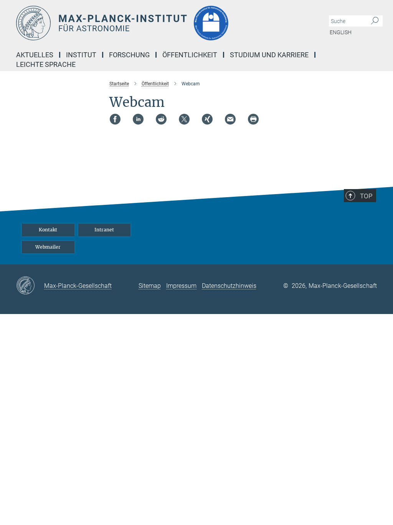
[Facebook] (115, 119)
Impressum (181, 285)
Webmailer (48, 247)
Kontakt (48, 230)
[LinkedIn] (138, 119)
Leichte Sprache (46, 64)
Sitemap (150, 285)
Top (366, 196)
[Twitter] (184, 119)
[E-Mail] (230, 119)
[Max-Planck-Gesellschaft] (30, 286)
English (341, 32)
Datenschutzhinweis (229, 285)
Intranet (104, 230)
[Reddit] (161, 119)
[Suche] (375, 21)
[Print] (253, 119)
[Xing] (207, 119)
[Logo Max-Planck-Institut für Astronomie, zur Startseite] (160, 23)
